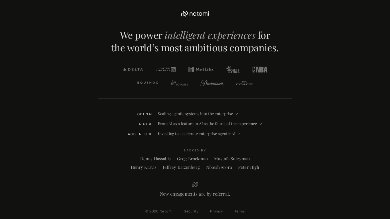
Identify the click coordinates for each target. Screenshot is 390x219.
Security (191, 211)
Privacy (216, 211)
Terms (239, 211)
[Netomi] (194, 14)
